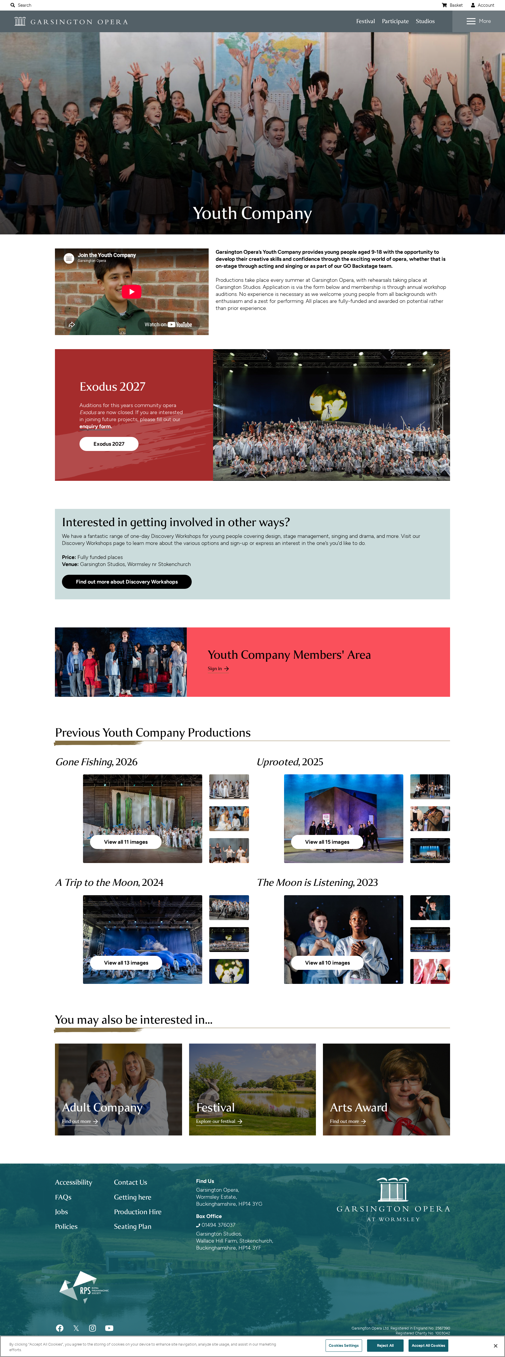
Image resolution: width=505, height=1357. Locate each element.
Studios (425, 21)
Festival (365, 21)
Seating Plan (132, 1226)
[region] (252, 1346)
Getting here (132, 1197)
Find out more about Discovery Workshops (127, 582)
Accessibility (73, 1182)
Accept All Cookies (428, 1345)
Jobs (61, 1212)
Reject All (385, 1345)
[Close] (495, 1345)
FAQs (63, 1197)
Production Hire (138, 1212)
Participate (395, 21)
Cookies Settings (344, 1345)
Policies (66, 1226)
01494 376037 (219, 1225)
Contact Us (130, 1182)
